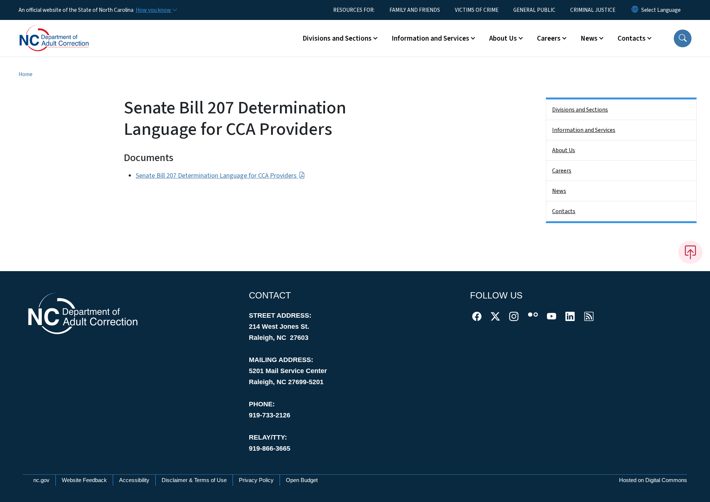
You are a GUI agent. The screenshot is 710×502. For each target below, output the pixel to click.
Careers (561, 171)
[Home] (64, 30)
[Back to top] (690, 252)
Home (25, 74)
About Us (563, 150)
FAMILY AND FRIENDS (414, 10)
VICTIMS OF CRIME (476, 10)
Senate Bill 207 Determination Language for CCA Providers (217, 175)
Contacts (563, 211)
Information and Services (583, 130)
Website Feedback (84, 480)
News (559, 191)
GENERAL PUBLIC (534, 10)
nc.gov (41, 480)
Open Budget (302, 480)
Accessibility (134, 480)
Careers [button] (549, 38)
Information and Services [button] (430, 38)
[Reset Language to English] (635, 10)
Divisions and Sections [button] (337, 38)
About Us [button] (503, 38)
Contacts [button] (632, 38)
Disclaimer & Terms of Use (194, 480)
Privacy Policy (256, 480)
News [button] (589, 38)
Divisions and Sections (580, 110)
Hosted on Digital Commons (653, 480)
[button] (683, 38)
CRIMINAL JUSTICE (592, 10)
